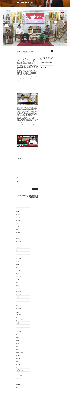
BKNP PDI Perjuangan (19, 319)
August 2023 (18, 259)
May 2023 (17, 264)
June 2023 (17, 262)
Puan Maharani (18, 366)
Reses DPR (17, 367)
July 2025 (17, 226)
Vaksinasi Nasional (18, 378)
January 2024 (18, 252)
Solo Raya (17, 369)
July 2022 (17, 279)
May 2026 (17, 211)
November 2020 (18, 309)
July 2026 (17, 208)
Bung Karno (18, 320)
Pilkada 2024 (18, 358)
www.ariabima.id (25, 3)
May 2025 (17, 229)
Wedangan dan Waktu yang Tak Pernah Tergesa (46, 60)
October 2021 (18, 293)
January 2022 (18, 288)
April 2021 (17, 302)
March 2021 (18, 303)
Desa (17, 325)
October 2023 (18, 256)
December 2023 (18, 253)
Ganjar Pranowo (18, 331)
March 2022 (18, 285)
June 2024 (17, 244)
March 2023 (18, 267)
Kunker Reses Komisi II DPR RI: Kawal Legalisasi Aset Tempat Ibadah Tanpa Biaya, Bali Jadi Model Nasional (46, 58)
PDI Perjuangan (18, 355)
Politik (17, 361)
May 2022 (17, 282)
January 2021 (18, 306)
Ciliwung (17, 322)
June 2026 (17, 209)
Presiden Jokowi (18, 364)
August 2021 (18, 296)
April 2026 (17, 212)
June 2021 (17, 299)
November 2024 (18, 238)
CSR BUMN (18, 323)
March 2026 (18, 214)
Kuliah (17, 346)
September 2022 (18, 276)
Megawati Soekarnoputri (19, 352)
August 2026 (18, 206)
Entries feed (18, 384)
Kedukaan (17, 340)
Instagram (25, 8)
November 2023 (18, 255)
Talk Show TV (18, 372)
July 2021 (17, 297)
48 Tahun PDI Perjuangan (19, 314)
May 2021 (17, 300)
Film (17, 329)
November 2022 (18, 273)
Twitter (22, 8)
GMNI (17, 332)
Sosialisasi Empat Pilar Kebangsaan (21, 370)
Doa (17, 326)
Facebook (18, 8)
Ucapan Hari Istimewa (19, 375)
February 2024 (18, 250)
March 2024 (18, 249)
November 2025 (18, 220)
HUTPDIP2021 (18, 335)
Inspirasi (17, 337)
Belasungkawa (18, 317)
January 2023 (18, 270)
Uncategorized (18, 376)
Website (18, 181)
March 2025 (18, 232)
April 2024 (17, 247)
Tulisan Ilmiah (18, 373)
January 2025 (18, 235)
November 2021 (18, 291)
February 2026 (18, 215)
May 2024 (17, 246)
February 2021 (18, 305)
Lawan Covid (18, 349)
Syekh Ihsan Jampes (33, 152)
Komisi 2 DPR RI (18, 343)
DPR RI (17, 328)
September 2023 (18, 258)
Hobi (17, 334)
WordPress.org (18, 387)
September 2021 (18, 294)
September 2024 (18, 241)
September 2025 (18, 223)
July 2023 (17, 261)
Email (29, 8)
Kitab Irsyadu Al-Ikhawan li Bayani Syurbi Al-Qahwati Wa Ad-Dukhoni (27, 152)
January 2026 (18, 217)
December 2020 (18, 308)
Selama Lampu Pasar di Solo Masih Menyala (46, 62)
